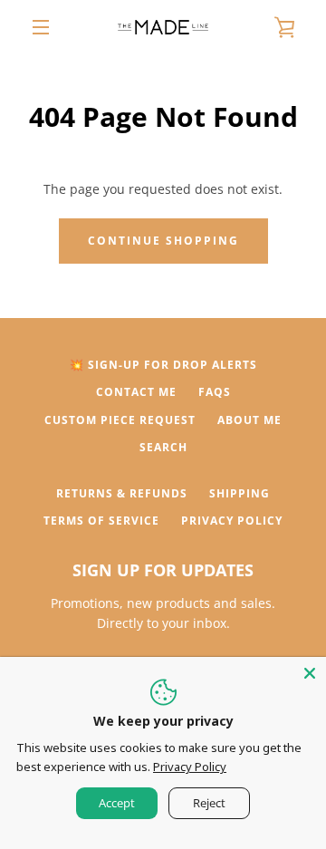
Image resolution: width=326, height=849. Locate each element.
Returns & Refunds (121, 493)
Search (163, 447)
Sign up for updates (163, 570)
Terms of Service (101, 520)
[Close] (310, 673)
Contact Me (136, 392)
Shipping (239, 493)
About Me (249, 420)
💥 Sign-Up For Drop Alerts (163, 364)
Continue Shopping (163, 240)
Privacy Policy (232, 520)
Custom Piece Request (120, 420)
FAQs (214, 392)
